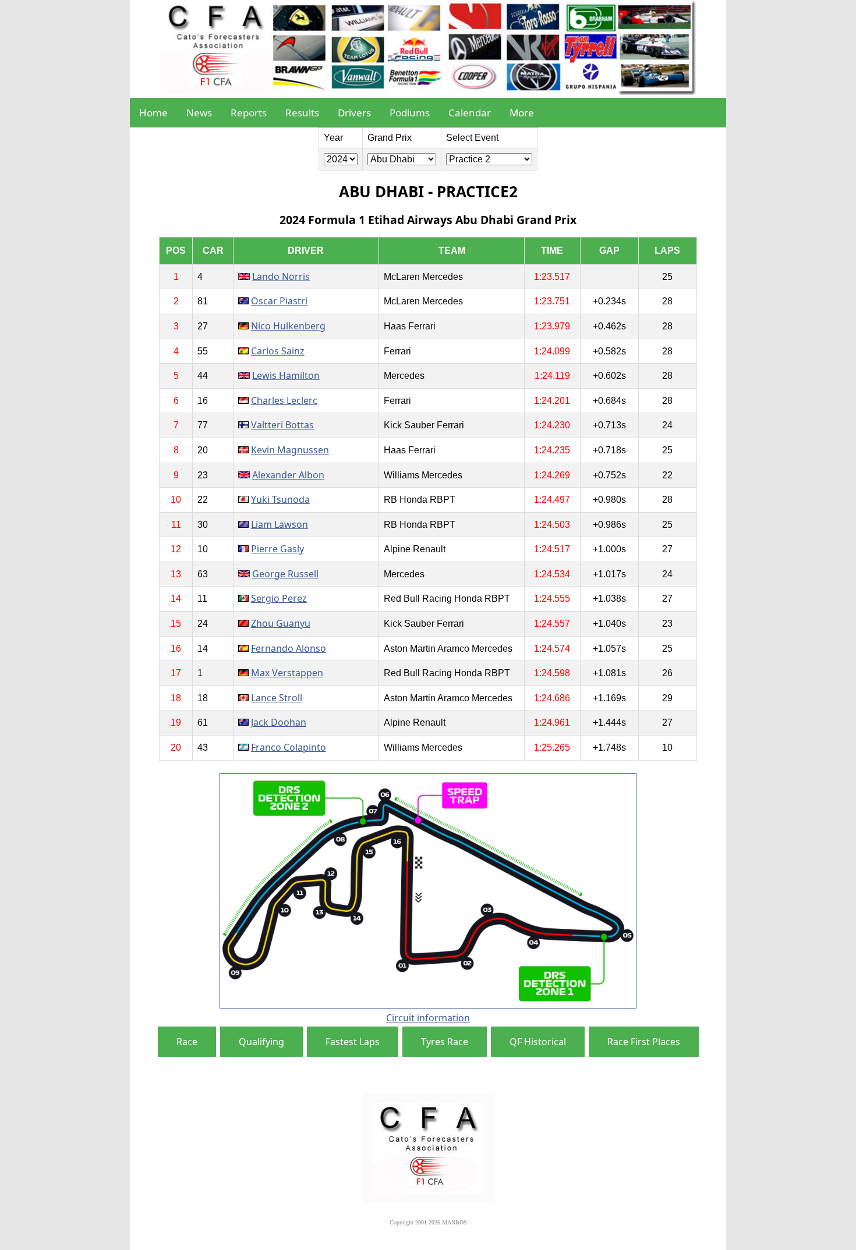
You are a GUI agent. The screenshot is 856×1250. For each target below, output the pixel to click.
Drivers (354, 112)
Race (186, 1041)
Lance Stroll (276, 697)
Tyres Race (444, 1041)
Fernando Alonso (288, 648)
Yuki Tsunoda (280, 499)
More (522, 112)
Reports (249, 112)
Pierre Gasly (277, 548)
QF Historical (538, 1041)
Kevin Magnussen (290, 449)
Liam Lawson (279, 524)
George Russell (285, 573)
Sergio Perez (279, 598)
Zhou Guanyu (280, 623)
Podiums (410, 112)
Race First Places (643, 1041)
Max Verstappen (287, 672)
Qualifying (261, 1041)
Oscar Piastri (279, 300)
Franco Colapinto (288, 747)
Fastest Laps (353, 1041)
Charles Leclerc (284, 400)
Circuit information (428, 1017)
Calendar (469, 112)
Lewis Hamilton (286, 375)
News (199, 112)
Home (153, 112)
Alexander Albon (288, 474)
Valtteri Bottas (282, 424)
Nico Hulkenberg (288, 325)
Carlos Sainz (278, 351)
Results (302, 112)
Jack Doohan (278, 722)
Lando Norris (281, 276)
